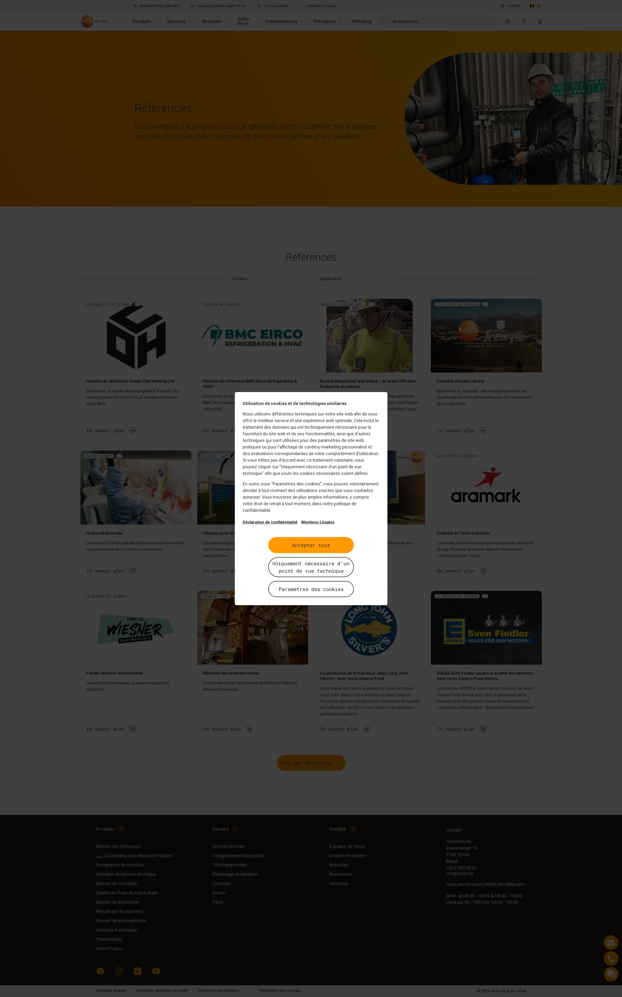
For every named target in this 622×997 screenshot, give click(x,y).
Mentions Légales (318, 522)
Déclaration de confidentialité (270, 522)
